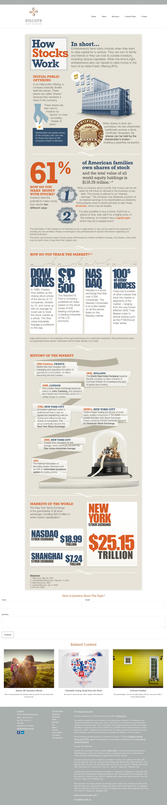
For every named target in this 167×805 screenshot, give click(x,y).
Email (87, 600)
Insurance (55, 722)
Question (5, 614)
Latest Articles (57, 732)
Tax (53, 724)
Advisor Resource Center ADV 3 (86, 795)
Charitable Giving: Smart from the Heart (83, 690)
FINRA (110, 750)
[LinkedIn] (21, 2)
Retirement (56, 714)
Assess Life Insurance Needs (29, 690)
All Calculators (57, 737)
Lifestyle (55, 730)
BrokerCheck (121, 716)
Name (4, 600)
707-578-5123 (142, 2)
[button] (104, 16)
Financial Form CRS (85, 711)
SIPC (115, 750)
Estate (54, 719)
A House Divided (138, 690)
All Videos (56, 735)
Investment (56, 717)
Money (54, 727)
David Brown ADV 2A (82, 799)
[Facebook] (23, 2)
